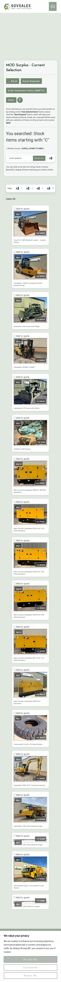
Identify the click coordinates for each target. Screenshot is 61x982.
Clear (11, 100)
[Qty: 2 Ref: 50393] (30, 781)
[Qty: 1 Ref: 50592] (30, 279)
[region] (30, 956)
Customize (30, 967)
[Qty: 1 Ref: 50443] (30, 822)
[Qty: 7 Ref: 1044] (30, 445)
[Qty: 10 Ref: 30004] (30, 610)
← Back (12, 81)
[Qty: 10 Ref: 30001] (30, 485)
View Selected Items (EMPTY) (26, 90)
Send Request (31, 81)
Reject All (30, 975)
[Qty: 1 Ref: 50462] (30, 881)
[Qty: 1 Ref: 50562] (30, 363)
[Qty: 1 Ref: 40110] (30, 740)
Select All (10, 199)
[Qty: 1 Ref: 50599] (30, 236)
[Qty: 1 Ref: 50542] (30, 404)
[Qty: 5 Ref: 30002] (30, 524)
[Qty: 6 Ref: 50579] (30, 322)
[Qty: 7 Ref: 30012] (30, 697)
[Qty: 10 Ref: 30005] (30, 653)
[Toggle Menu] (52, 6)
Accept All (30, 959)
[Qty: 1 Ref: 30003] (30, 567)
